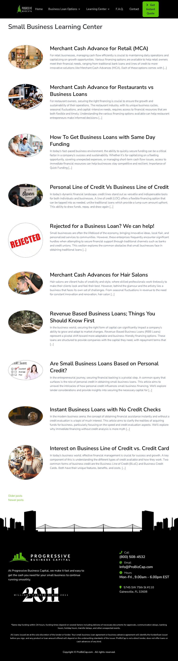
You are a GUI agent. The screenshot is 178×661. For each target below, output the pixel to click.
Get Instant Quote (150, 9)
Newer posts (16, 500)
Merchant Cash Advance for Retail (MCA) (99, 48)
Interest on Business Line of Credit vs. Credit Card (109, 448)
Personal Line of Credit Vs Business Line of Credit (109, 187)
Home (39, 9)
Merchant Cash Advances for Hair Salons (99, 274)
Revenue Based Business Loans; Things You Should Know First (102, 317)
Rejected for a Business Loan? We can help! (102, 226)
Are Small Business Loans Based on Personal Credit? (104, 367)
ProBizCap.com (85, 652)
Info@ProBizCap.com (136, 567)
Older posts (15, 496)
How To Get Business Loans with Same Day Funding (102, 140)
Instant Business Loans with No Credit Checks (105, 409)
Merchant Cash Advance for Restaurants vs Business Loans (101, 91)
